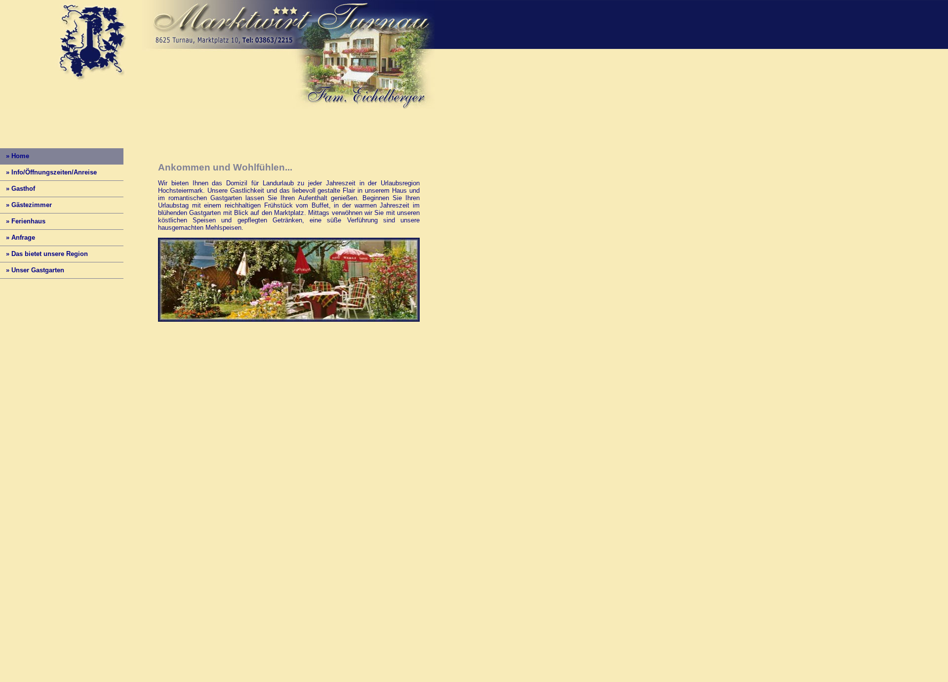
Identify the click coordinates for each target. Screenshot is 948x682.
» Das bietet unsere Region (44, 253)
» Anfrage (17, 237)
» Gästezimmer (26, 205)
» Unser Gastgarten (32, 270)
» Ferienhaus (22, 221)
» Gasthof (17, 188)
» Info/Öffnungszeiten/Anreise (48, 172)
